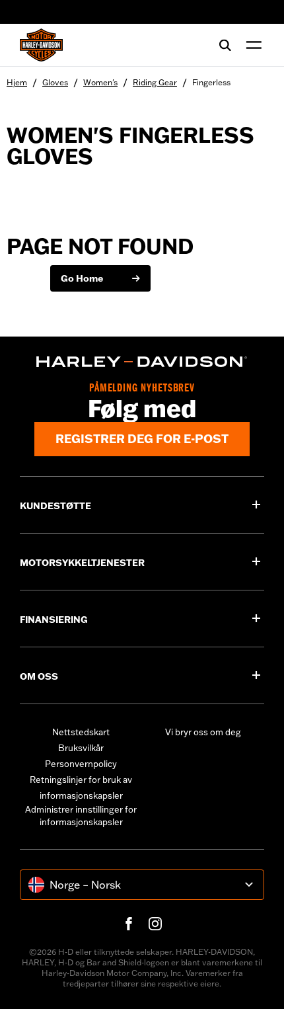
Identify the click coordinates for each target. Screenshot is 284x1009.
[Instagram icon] (155, 924)
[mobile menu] (251, 45)
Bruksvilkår (81, 748)
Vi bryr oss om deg (203, 732)
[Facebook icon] (129, 924)
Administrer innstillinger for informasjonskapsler (81, 816)
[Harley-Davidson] (142, 361)
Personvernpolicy (81, 763)
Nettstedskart (81, 732)
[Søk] (225, 44)
